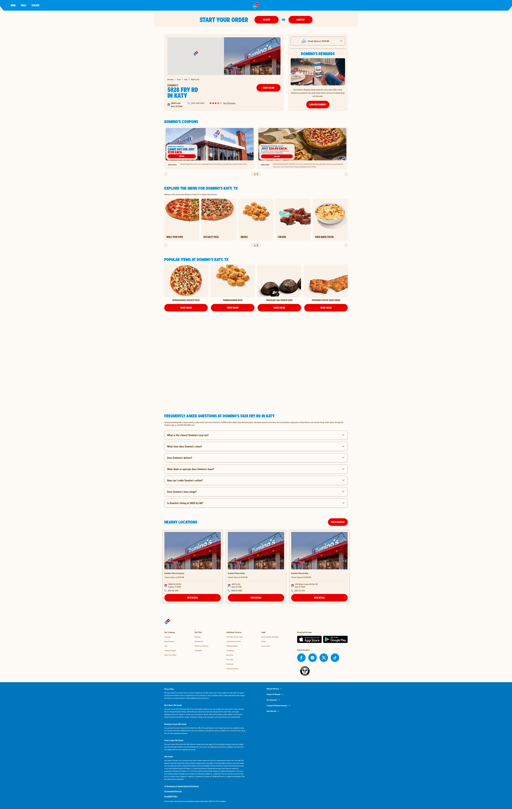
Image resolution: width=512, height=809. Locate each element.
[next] (346, 174)
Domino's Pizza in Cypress (174, 573)
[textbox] (256, 423)
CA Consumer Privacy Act (173, 791)
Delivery (266, 19)
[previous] (165, 174)
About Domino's (169, 641)
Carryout (300, 19)
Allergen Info (199, 641)
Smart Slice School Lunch (234, 637)
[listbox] (256, 148)
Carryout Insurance (232, 668)
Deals (23, 5)
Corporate (167, 637)
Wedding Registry (232, 646)
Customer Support (170, 650)
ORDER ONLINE (186, 307)
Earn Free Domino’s (317, 104)
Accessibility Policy (170, 796)
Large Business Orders (233, 641)
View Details (192, 597)
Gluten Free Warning (201, 646)
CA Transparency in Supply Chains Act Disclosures (181, 786)
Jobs (165, 646)
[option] (209, 148)
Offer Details (172, 165)
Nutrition (198, 637)
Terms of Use (265, 646)
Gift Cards (229, 659)
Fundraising (230, 650)
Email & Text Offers (170, 655)
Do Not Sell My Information (270, 637)
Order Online (268, 87)
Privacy (263, 641)
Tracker (35, 5)
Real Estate (230, 664)
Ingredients (198, 650)
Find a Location (338, 522)
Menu (13, 5)
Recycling (229, 655)
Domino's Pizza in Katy (236, 573)
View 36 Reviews (229, 103)
